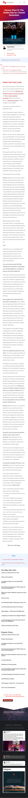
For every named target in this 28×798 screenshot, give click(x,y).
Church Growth (10, 53)
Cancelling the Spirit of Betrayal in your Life (13, 602)
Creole (19, 82)
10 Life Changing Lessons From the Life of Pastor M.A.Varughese (13, 620)
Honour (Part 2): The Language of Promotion (12, 70)
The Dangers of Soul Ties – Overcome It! (12, 683)
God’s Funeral (5, 598)
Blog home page (8, 700)
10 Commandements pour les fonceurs (12, 607)
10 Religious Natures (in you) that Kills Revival (12, 582)
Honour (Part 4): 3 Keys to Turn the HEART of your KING (15, 73)
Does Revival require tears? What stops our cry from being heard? (13, 587)
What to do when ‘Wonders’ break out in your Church (13, 593)
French (14, 82)
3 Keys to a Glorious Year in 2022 (10, 572)
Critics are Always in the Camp (9, 625)
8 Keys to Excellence (7, 577)
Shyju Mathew (10, 47)
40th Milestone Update (7, 678)
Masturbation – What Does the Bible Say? (12, 611)
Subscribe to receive (12, 100)
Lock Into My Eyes (6, 660)
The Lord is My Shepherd (8, 687)
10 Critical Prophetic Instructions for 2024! (13, 674)
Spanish (5, 82)
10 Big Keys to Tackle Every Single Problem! (13, 615)
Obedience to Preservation (8, 664)
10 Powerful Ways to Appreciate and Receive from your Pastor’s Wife (13, 669)
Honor (18, 60)
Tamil (10, 82)
